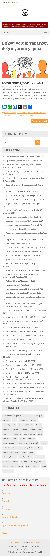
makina (14, 438)
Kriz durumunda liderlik (16, 289)
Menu (5, 32)
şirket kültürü (8, 471)
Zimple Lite (14, 543)
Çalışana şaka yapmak (16, 328)
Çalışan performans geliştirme (19, 247)
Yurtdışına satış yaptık (16, 293)
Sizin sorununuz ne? (15, 340)
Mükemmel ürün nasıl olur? (28, 443)
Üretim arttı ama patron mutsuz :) (20, 297)
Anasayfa (6, 493)
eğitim (20, 425)
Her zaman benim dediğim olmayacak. (23, 263)
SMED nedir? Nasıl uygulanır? (19, 384)
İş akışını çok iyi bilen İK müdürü (20, 317)
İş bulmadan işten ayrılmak (18, 225)
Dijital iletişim (12, 243)
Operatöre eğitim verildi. (16, 161)
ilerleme (16, 429)
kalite (40, 434)
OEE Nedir (38, 448)
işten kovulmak (29, 434)
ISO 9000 (7, 434)
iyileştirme (17, 434)
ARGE (26, 416)
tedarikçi (22, 457)
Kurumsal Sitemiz (10, 517)
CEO (14, 420)
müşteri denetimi (9, 448)
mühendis (31, 438)
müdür (22, 438)
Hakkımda (6, 509)
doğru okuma (22, 113)
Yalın (30, 457)
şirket (44, 466)
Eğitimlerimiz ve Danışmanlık (15, 525)
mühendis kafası (9, 443)
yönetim (24, 462)
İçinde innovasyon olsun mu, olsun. (21, 310)
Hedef (38, 425)
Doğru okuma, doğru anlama (22, 83)
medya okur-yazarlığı (37, 113)
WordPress (36, 543)
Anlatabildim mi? (13, 281)
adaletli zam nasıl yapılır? (12, 416)
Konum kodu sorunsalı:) (16, 217)
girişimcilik (29, 425)
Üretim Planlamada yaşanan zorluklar (23, 210)
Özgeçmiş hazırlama (37, 462)
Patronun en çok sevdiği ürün (19, 350)
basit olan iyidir (37, 416)
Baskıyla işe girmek (14, 361)
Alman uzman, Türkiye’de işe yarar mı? (23, 171)
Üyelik (4, 533)
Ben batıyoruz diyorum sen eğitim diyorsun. (25, 344)
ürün (28, 466)
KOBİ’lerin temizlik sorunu (18, 199)
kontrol (6, 438)
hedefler (6, 429)
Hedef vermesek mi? (15, 229)
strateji (31, 452)
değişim (33, 420)
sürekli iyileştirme (9, 457)
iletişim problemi (36, 429)
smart (24, 452)
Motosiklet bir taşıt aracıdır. (18, 270)
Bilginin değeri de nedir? (17, 221)
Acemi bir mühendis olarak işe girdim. (23, 233)
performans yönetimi (11, 452)
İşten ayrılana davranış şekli (18, 332)
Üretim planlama (9, 466)
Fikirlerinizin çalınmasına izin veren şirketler (26, 178)
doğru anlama (10, 113)
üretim (20, 466)
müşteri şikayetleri (25, 448)
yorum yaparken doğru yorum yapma (17, 115)
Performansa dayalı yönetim (18, 365)
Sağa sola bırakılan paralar (18, 195)
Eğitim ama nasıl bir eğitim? (18, 255)
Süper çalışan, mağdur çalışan (19, 203)
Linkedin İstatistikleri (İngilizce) (20, 388)
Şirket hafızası (12, 259)
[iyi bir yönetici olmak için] (25, 12)
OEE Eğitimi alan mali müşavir (19, 336)
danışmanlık (23, 420)
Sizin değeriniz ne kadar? (17, 369)
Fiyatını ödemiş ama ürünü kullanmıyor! (24, 354)
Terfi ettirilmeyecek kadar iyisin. (20, 185)
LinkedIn (6, 501)
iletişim (24, 429)
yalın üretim (39, 457)
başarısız (6, 420)
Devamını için (38, 121)
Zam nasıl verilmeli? (14, 191)
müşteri (43, 443)
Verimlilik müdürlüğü (15, 373)
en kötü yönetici (9, 425)
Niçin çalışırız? (12, 285)
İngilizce (36, 466)
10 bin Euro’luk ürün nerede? (19, 251)
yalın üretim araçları (10, 462)
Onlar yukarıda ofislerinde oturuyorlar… (24, 321)
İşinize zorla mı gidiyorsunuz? (19, 157)
